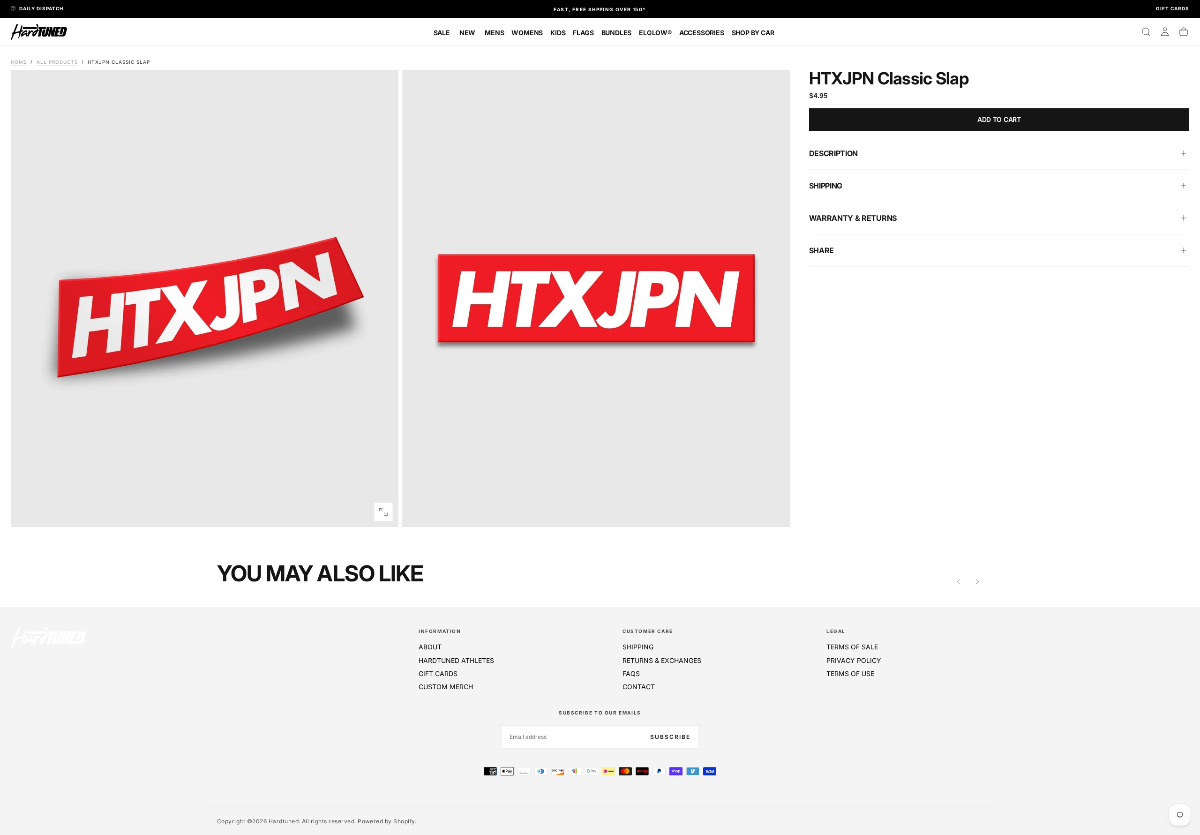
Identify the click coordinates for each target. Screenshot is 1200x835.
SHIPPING (637, 647)
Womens (527, 33)
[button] (1146, 31)
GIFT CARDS (438, 673)
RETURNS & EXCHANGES (661, 660)
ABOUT (430, 647)
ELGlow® (655, 33)
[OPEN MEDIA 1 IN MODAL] (775, 512)
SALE (442, 33)
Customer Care (647, 631)
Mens (494, 33)
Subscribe (670, 736)
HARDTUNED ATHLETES (456, 660)
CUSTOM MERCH (446, 687)
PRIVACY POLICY (853, 660)
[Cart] (1183, 31)
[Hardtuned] (48, 637)
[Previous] (958, 581)
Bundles (616, 33)
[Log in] (1164, 31)
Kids (557, 33)
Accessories (701, 33)
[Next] (977, 581)
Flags (583, 33)
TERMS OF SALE (852, 647)
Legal (836, 631)
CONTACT (638, 687)
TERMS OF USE (850, 673)
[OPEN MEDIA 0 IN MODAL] (383, 512)
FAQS (631, 673)
